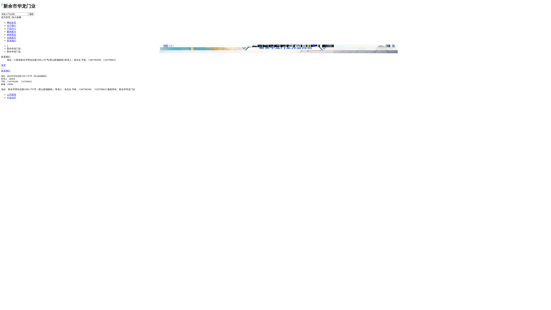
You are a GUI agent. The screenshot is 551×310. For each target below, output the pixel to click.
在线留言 (11, 37)
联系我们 (11, 40)
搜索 (31, 14)
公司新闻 (11, 94)
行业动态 (11, 97)
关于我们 (11, 25)
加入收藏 (16, 17)
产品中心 (11, 28)
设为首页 (5, 17)
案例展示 (11, 31)
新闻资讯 (11, 34)
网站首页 (11, 22)
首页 (3, 65)
